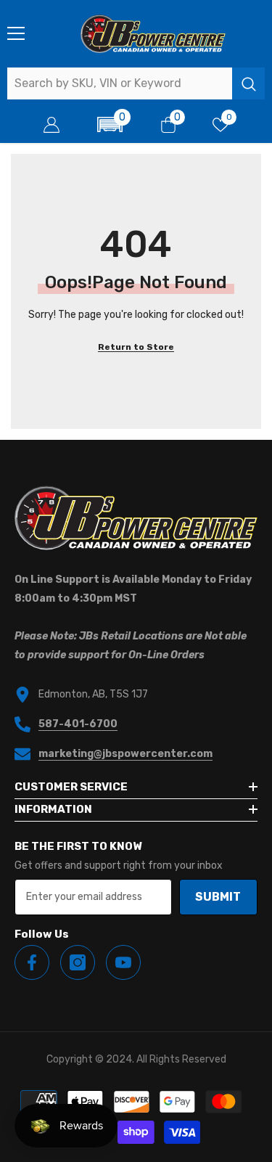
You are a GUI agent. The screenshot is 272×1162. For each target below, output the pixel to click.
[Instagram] (77, 962)
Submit (218, 897)
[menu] (16, 33)
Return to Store (136, 347)
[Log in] (51, 125)
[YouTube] (123, 962)
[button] (110, 124)
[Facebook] (32, 962)
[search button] (248, 83)
